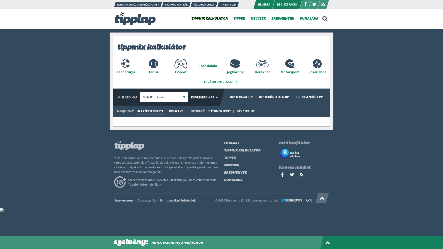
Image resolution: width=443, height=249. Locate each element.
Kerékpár (262, 72)
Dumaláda (233, 180)
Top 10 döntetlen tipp (274, 97)
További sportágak (219, 82)
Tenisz (154, 72)
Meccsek (231, 165)
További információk (143, 184)
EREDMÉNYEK (282, 19)
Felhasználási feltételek (178, 200)
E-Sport (181, 72)
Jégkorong (235, 72)
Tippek (230, 158)
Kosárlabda (317, 72)
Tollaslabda (208, 66)
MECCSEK (258, 19)
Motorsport (290, 72)
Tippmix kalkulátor (242, 150)
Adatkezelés (147, 200)
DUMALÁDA (309, 19)
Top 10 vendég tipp (309, 97)
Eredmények (235, 173)
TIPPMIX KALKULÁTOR (209, 19)
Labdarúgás (126, 72)
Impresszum (124, 200)
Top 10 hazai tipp (241, 97)
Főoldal (231, 143)
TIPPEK (239, 19)
